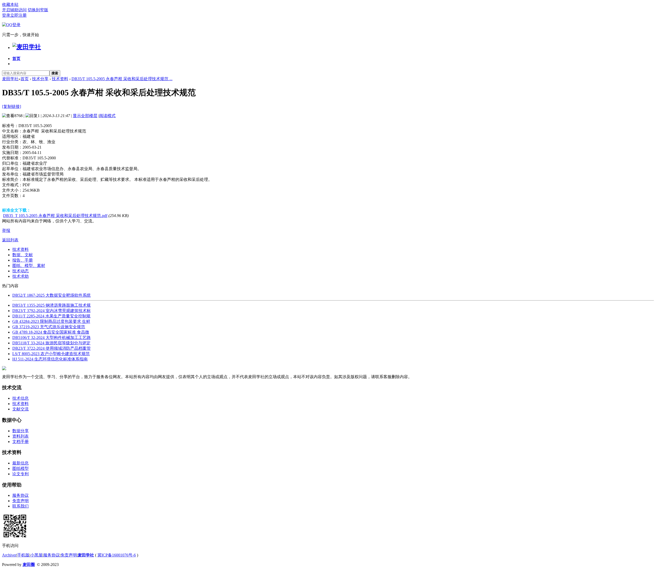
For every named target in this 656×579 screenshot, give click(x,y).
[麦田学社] (26, 47)
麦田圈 (29, 564)
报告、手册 (22, 260)
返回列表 (10, 240)
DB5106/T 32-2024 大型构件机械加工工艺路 (51, 337)
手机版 (23, 555)
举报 (6, 230)
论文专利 (20, 474)
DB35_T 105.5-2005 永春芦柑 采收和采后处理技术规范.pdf (55, 215)
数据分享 (20, 431)
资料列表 (20, 436)
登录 (6, 15)
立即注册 (18, 15)
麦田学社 (10, 79)
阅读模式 (107, 115)
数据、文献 (22, 255)
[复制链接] (11, 106)
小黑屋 (36, 555)
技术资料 (60, 79)
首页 (16, 58)
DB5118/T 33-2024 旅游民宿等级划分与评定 (51, 343)
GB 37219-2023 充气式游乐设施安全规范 (48, 327)
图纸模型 (20, 468)
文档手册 (20, 441)
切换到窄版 (38, 10)
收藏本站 (10, 4)
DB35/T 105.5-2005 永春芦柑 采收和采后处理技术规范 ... (121, 79)
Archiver (9, 555)
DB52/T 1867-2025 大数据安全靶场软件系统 (51, 295)
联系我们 (20, 506)
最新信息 (20, 463)
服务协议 (20, 495)
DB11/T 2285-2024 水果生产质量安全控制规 (51, 316)
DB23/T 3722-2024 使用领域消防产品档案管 (51, 348)
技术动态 (20, 271)
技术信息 (20, 398)
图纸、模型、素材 (28, 265)
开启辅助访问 (14, 10)
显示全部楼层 (85, 115)
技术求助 (20, 276)
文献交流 (20, 409)
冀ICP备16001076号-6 (116, 555)
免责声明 (20, 501)
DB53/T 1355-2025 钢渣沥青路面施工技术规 (51, 305)
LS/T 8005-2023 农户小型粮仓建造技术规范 (51, 353)
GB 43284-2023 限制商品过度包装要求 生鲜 (51, 321)
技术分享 (40, 79)
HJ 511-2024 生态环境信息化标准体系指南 (50, 359)
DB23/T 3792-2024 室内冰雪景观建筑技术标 (51, 310)
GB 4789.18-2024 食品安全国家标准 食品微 (50, 332)
